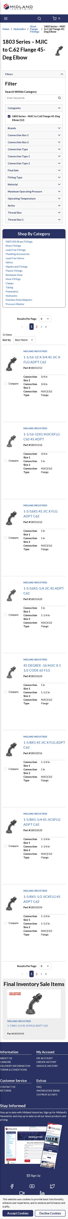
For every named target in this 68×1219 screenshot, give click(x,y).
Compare (13, 383)
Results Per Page (26, 318)
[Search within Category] (59, 98)
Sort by (6, 339)
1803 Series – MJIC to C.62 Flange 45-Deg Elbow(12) (36, 118)
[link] (22, 326)
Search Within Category (21, 91)
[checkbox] (9, 116)
